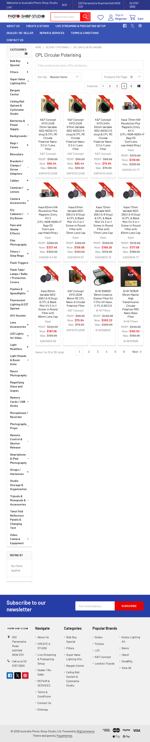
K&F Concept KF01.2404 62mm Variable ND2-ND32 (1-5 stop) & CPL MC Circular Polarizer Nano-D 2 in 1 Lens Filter (103, 134)
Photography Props (18, 426)
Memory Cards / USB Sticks (17, 401)
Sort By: (43, 77)
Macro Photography (18, 373)
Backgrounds (18, 136)
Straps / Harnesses (17, 471)
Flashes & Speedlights (18, 291)
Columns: (93, 86)
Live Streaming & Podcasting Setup (81, 26)
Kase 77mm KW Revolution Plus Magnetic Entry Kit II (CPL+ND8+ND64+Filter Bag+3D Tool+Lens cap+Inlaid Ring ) (134, 132)
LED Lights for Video (17, 335)
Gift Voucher (18, 315)
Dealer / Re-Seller (20, 33)
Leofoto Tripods (105, 663)
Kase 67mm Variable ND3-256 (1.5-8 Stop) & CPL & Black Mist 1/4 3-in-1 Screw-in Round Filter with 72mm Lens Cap (75, 219)
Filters (14, 72)
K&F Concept (103, 657)
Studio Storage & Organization (18, 485)
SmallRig (127, 661)
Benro (125, 648)
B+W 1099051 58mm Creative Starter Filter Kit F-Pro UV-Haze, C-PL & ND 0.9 (103, 298)
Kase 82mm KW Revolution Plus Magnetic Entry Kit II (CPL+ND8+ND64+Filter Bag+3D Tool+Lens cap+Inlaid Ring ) (52, 219)
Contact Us (15, 40)
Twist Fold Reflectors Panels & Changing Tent (17, 519)
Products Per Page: (116, 77)
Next (135, 351)
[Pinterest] (140, 25)
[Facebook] (124, 25)
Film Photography (18, 242)
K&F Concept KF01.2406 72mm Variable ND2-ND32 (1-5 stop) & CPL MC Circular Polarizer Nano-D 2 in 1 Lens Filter (48, 134)
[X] (132, 25)
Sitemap (43, 709)
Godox (99, 637)
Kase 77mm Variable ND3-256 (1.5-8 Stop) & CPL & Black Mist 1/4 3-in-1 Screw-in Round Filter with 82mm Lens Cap (130, 219)
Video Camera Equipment (17, 539)
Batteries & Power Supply (17, 125)
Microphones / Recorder (19, 415)
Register (121, 18)
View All (126, 667)
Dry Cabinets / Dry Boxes (16, 214)
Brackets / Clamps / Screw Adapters (16, 167)
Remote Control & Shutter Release (16, 441)
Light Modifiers (16, 347)
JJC (97, 650)
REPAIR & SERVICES (52, 33)
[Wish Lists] (101, 17)
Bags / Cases (14, 145)
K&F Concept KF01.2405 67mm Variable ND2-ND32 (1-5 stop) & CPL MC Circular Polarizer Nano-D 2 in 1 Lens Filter (75, 134)
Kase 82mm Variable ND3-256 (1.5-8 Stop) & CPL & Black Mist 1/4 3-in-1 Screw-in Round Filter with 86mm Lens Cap (48, 303)
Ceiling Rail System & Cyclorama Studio (17, 107)
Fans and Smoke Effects (15, 229)
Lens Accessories (18, 324)
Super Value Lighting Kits (18, 81)
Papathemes (64, 735)
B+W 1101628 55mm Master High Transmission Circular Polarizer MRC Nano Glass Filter (130, 303)
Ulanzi (125, 654)
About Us (13, 26)
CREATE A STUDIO (37, 26)
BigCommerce (85, 731)
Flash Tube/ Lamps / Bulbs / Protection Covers (19, 276)
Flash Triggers (19, 262)
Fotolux (99, 643)
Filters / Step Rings (17, 253)
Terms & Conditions (85, 33)
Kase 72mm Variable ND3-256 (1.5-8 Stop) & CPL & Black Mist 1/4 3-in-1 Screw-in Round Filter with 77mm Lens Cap (103, 219)
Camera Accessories (18, 201)
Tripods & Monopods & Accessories (18, 500)
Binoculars (16, 154)
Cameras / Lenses (16, 189)
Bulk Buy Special (15, 63)
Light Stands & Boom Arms (18, 360)
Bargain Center (15, 92)
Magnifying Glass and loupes (17, 386)
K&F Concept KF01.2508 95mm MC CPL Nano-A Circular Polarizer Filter (75, 298)
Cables (14, 180)
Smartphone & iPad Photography (18, 458)
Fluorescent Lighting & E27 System (19, 304)
